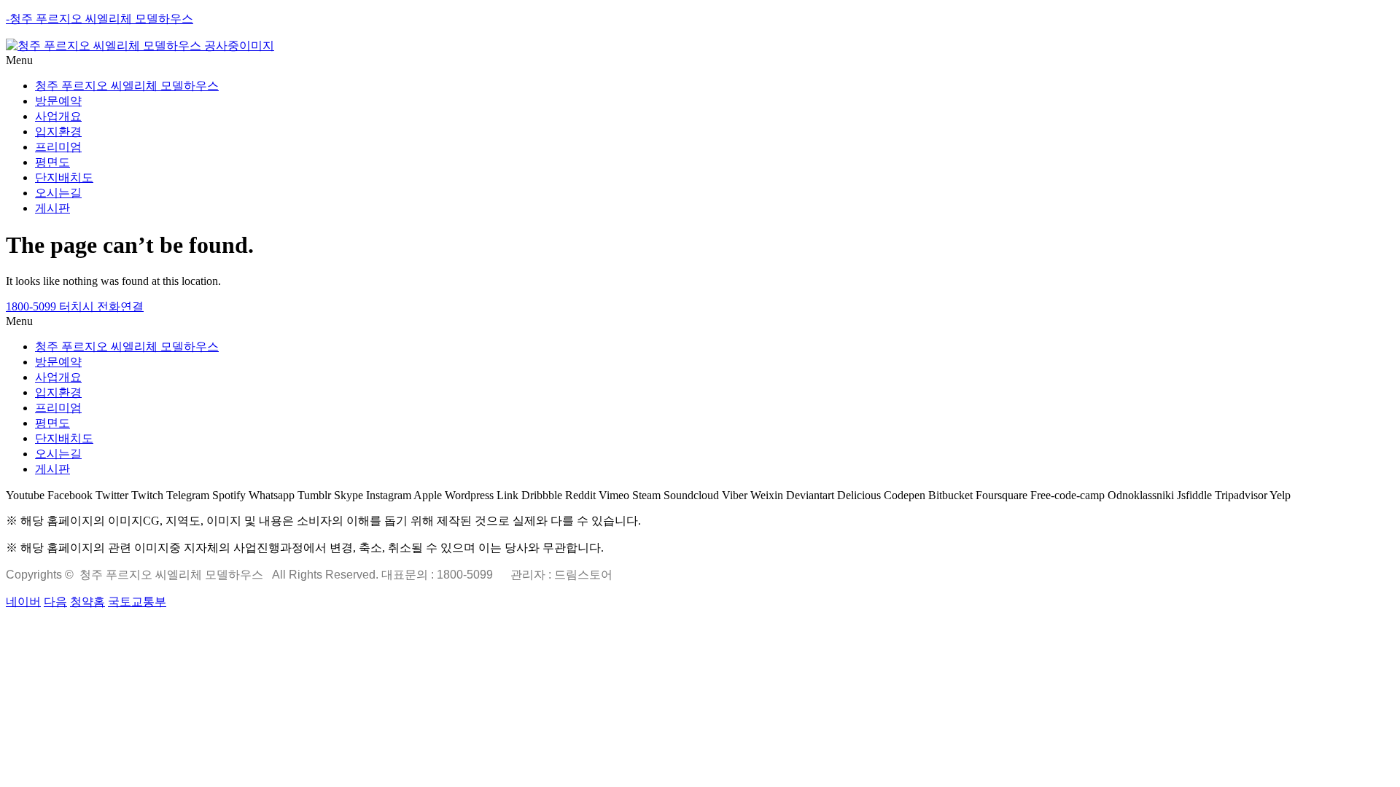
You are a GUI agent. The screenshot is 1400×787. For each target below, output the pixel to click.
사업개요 (58, 116)
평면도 (52, 162)
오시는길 (58, 193)
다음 (55, 601)
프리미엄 (58, 147)
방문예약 (58, 101)
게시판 (52, 208)
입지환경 (58, 131)
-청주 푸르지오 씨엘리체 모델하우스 (99, 18)
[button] (700, 60)
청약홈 (87, 601)
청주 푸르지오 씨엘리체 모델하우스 (127, 85)
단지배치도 (64, 177)
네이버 (23, 601)
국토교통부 (137, 601)
